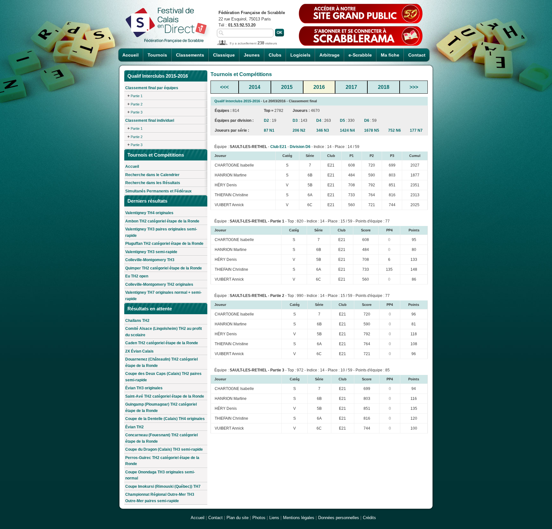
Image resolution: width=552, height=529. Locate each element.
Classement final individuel (149, 120)
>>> (414, 87)
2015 (287, 87)
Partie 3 (136, 112)
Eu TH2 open (136, 276)
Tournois (157, 55)
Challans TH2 (137, 320)
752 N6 (394, 130)
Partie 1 (136, 96)
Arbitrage (329, 55)
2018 (383, 87)
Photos (258, 517)
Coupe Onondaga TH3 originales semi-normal (160, 475)
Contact (416, 55)
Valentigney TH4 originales (149, 213)
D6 (366, 120)
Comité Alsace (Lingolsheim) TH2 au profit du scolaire (163, 331)
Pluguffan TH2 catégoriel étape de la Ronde (164, 243)
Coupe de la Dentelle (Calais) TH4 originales (165, 418)
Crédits (369, 517)
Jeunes (252, 55)
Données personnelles (338, 517)
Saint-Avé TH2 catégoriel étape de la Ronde (164, 396)
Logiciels (300, 55)
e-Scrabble (360, 55)
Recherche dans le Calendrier (152, 175)
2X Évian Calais (139, 351)
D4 (318, 120)
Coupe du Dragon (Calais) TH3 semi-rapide (164, 449)
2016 (319, 87)
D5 (342, 120)
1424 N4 (347, 130)
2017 (351, 87)
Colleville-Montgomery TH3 (149, 260)
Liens (274, 517)
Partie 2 (136, 104)
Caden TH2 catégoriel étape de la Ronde (161, 343)
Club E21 (278, 146)
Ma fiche (390, 55)
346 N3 (322, 130)
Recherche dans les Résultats (152, 183)
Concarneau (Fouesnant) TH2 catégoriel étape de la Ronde (161, 438)
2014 (254, 87)
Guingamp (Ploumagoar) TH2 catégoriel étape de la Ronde (161, 407)
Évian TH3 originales (144, 388)
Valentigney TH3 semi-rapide (151, 252)
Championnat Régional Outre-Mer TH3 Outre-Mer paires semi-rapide (159, 497)
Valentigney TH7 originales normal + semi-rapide (163, 295)
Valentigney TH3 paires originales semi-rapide (161, 232)
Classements (190, 55)
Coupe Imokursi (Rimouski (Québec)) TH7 (163, 486)
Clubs (275, 55)
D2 (266, 120)
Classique (224, 55)
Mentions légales (298, 517)
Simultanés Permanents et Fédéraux (158, 191)
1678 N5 (371, 130)
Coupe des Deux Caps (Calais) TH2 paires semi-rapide (163, 376)
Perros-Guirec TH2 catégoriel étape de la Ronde (162, 460)
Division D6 (300, 146)
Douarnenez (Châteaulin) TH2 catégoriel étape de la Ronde (161, 362)
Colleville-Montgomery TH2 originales (159, 284)
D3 (295, 120)
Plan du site (237, 517)
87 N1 (269, 130)
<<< (224, 87)
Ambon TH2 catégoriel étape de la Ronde (162, 221)
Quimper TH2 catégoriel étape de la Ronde (163, 268)
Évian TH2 (134, 427)
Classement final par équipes (151, 88)
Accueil (130, 55)
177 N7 (416, 130)
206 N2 (299, 130)
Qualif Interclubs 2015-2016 (237, 101)
